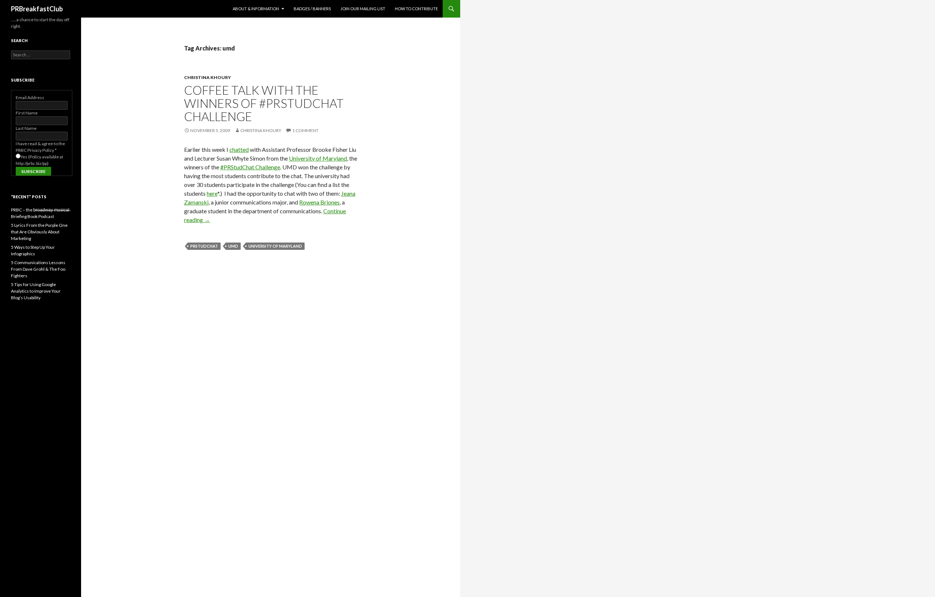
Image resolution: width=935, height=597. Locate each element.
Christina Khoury (207, 77)
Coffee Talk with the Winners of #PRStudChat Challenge (264, 103)
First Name (27, 113)
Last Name (26, 128)
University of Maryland (318, 158)
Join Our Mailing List (362, 8)
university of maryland (275, 246)
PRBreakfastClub (37, 9)
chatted (239, 149)
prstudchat (204, 246)
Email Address (30, 97)
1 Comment (305, 130)
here (212, 193)
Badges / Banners (312, 8)
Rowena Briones (319, 202)
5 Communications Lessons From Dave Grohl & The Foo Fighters (38, 269)
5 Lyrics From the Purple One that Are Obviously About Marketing (39, 231)
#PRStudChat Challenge (250, 167)
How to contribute (416, 8)
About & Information (256, 8)
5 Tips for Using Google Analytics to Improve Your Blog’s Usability (36, 291)
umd (233, 246)
